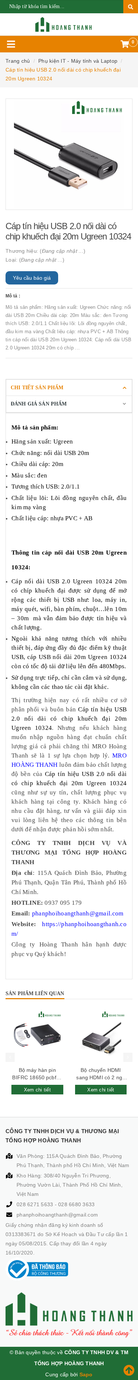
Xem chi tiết (37, 1090)
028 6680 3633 (76, 1204)
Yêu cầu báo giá (32, 278)
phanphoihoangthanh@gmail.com (57, 1215)
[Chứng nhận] (37, 1269)
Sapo (86, 1374)
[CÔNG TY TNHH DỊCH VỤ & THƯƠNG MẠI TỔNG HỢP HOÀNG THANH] (69, 24)
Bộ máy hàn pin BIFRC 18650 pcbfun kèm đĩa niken (37, 1074)
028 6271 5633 (36, 1204)
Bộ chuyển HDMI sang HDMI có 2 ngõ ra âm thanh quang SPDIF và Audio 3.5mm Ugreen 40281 (100, 1074)
